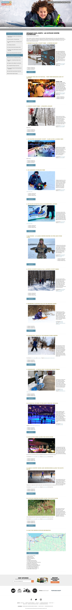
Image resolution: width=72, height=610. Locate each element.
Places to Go (58, 2)
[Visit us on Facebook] (31, 599)
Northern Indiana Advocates (49, 606)
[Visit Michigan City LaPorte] (27, 590)
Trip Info (64, 2)
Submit (32, 581)
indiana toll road (41, 606)
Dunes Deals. (61, 322)
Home (7, 27)
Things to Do (51, 2)
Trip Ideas (38, 456)
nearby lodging (34, 456)
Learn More (31, 101)
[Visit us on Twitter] (36, 599)
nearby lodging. (63, 63)
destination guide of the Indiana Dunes (35, 425)
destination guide (61, 64)
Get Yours (55, 582)
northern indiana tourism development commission (30, 606)
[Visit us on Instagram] (41, 599)
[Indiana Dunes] (19, 590)
